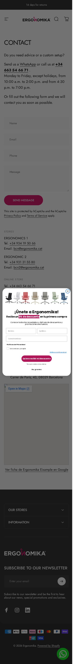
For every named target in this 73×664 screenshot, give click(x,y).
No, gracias (35, 369)
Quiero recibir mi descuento (35, 358)
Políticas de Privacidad (56, 352)
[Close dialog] (66, 291)
